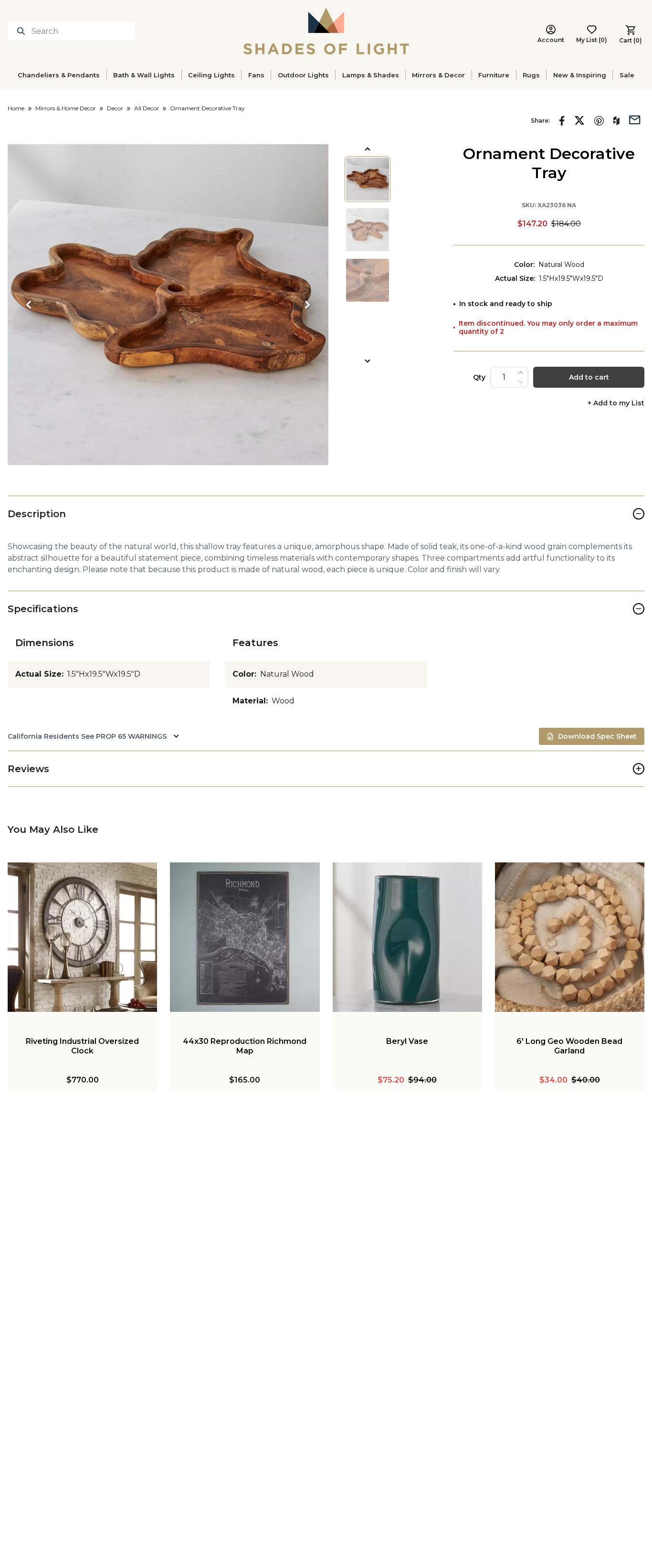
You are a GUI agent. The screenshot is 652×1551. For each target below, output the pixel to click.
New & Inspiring (579, 75)
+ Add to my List (616, 403)
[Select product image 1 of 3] (367, 179)
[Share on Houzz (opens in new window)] (616, 121)
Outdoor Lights (303, 75)
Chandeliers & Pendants (59, 75)
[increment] (521, 372)
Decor (115, 108)
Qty (479, 377)
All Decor (146, 108)
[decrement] (521, 382)
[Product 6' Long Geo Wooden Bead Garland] (569, 937)
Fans (256, 75)
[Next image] (307, 304)
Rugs (531, 75)
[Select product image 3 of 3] (367, 280)
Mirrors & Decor (438, 75)
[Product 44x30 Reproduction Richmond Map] (244, 937)
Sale (627, 75)
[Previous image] (28, 304)
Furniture (493, 75)
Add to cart (589, 377)
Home (16, 108)
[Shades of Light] (326, 31)
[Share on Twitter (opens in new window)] (579, 120)
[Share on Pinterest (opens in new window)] (599, 121)
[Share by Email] (635, 119)
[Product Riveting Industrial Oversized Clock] (82, 937)
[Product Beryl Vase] (407, 937)
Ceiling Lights (211, 75)
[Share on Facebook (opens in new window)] (562, 121)
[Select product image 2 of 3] (367, 229)
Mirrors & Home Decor (65, 108)
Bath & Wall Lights (144, 75)
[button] (168, 304)
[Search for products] (23, 31)
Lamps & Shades (370, 75)
